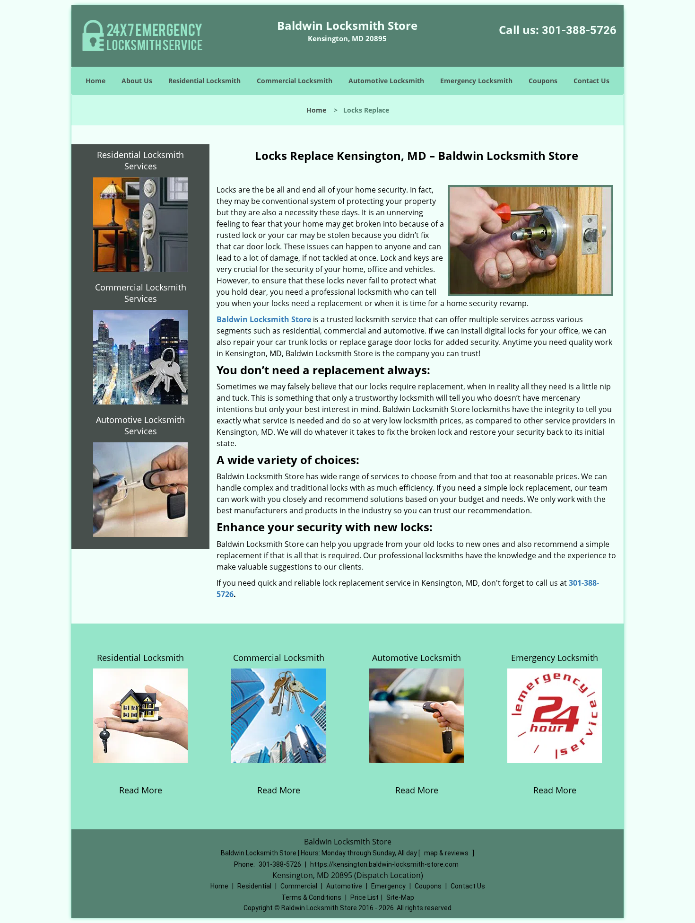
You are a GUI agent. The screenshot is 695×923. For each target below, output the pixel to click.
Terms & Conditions (311, 897)
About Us (137, 80)
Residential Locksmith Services (140, 160)
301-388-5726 (579, 30)
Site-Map (400, 897)
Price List (364, 897)
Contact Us (591, 80)
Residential (254, 886)
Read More (140, 790)
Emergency (388, 886)
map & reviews (447, 853)
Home (95, 80)
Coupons (543, 80)
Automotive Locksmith (386, 80)
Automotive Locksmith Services (140, 425)
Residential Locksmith (204, 80)
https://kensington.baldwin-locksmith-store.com (384, 864)
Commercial (298, 886)
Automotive (344, 886)
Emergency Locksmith (476, 80)
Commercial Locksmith (294, 80)
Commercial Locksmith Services (140, 292)
